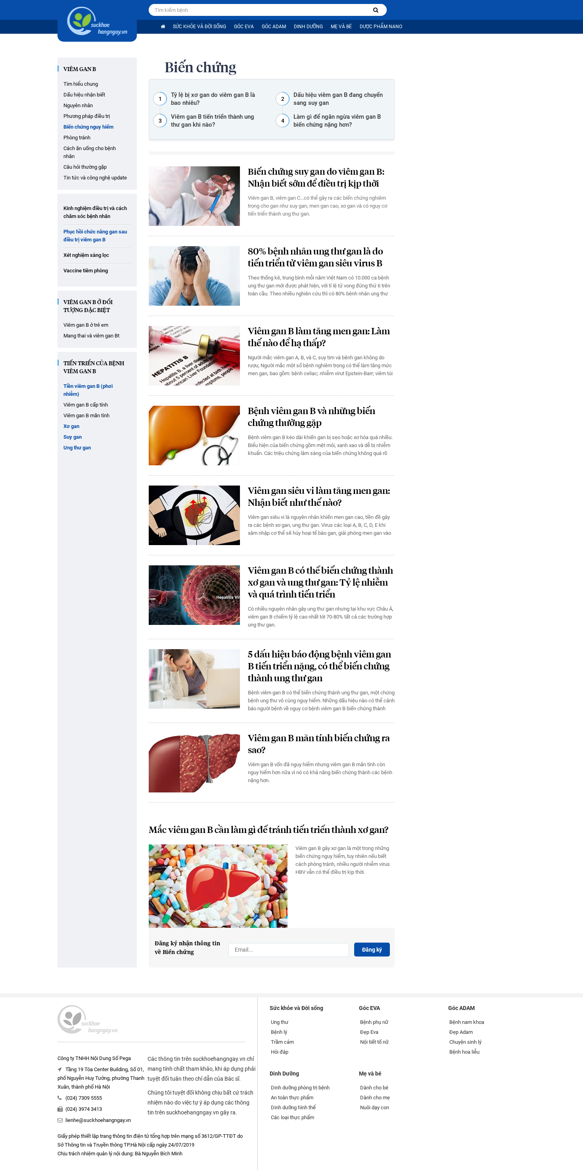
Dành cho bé (374, 1088)
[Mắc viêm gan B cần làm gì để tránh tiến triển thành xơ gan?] (218, 886)
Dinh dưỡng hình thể (293, 1107)
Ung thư (279, 1022)
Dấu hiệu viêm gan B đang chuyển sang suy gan (338, 98)
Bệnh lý (279, 1032)
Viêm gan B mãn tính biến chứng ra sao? (319, 744)
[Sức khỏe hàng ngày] (97, 21)
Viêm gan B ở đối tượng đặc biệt (88, 306)
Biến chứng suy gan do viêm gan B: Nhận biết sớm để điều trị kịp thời (316, 178)
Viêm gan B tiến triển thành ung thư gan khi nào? (212, 120)
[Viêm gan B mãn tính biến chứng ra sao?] (194, 762)
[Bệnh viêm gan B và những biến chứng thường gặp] (194, 435)
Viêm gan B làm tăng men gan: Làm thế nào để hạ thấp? (319, 337)
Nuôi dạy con (374, 1107)
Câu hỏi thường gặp (85, 167)
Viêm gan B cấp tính (85, 405)
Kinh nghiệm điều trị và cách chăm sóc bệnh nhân (95, 212)
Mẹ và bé (341, 26)
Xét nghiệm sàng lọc (86, 255)
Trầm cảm (282, 1042)
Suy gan (72, 437)
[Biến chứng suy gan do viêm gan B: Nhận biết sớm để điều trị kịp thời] (194, 196)
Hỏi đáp (279, 1052)
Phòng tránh (76, 138)
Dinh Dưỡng (308, 26)
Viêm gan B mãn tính (86, 415)
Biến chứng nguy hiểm (88, 127)
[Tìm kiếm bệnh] (376, 10)
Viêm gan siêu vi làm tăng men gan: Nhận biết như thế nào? (319, 497)
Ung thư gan (77, 448)
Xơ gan (71, 426)
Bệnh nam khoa (466, 1022)
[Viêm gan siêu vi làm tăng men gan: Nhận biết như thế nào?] (194, 515)
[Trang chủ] (163, 27)
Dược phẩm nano (381, 26)
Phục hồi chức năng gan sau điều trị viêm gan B (95, 236)
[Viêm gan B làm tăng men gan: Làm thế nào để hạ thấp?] (194, 356)
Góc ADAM (274, 26)
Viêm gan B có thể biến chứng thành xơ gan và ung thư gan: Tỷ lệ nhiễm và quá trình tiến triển (320, 583)
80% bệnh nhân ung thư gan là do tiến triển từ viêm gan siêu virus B (315, 257)
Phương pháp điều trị (86, 116)
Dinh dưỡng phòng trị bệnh (300, 1088)
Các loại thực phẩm (292, 1117)
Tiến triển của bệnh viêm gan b (93, 367)
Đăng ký (372, 949)
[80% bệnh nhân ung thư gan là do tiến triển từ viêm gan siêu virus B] (194, 276)
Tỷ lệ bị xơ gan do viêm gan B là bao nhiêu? (213, 98)
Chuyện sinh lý (465, 1042)
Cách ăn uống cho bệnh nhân (89, 152)
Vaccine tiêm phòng (85, 271)
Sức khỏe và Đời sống (199, 26)
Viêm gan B (79, 69)
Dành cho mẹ (375, 1098)
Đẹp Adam (461, 1032)
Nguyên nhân (78, 105)
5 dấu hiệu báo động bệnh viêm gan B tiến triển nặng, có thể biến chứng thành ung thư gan (319, 666)
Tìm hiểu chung (80, 84)
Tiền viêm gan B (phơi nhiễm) (88, 390)
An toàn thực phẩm (292, 1098)
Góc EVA (244, 26)
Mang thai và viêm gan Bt (91, 336)
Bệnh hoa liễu (464, 1052)
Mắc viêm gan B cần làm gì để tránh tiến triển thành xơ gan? (268, 830)
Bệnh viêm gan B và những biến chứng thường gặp (311, 417)
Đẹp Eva (369, 1032)
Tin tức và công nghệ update (95, 178)
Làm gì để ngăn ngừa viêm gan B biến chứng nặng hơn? (337, 120)
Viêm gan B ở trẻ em (85, 325)
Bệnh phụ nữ (374, 1022)
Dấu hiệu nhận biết (84, 95)
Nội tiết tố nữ (374, 1042)
